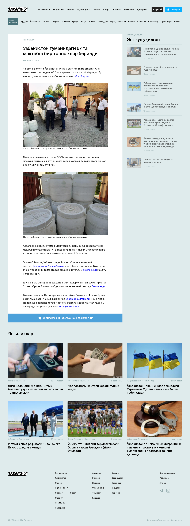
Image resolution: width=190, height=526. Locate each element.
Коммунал (129, 9)
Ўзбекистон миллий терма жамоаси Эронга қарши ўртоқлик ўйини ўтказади (93, 447)
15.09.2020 (28, 61)
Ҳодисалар (58, 9)
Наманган (116, 483)
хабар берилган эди (78, 299)
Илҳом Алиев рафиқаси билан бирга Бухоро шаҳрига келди (34, 445)
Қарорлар (142, 9)
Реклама (164, 478)
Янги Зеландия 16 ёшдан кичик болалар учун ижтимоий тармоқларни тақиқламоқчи (35, 389)
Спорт (106, 9)
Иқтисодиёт (83, 9)
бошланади (98, 286)
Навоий (96, 483)
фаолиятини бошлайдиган (48, 266)
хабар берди (81, 76)
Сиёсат (96, 9)
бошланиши (90, 269)
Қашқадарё (117, 478)
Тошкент (97, 493)
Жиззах (96, 478)
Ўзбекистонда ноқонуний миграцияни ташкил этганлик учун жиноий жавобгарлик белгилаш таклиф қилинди (154, 449)
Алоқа (163, 483)
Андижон (97, 473)
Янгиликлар (44, 9)
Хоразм (96, 498)
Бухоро (115, 473)
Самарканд (98, 488)
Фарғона (115, 493)
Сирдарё (116, 488)
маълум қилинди (69, 306)
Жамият (117, 9)
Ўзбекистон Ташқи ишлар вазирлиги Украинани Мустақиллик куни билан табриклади (153, 389)
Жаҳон (70, 9)
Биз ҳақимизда (167, 473)
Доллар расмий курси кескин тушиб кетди (93, 387)
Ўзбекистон (73, 381)
